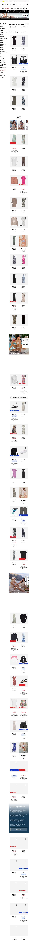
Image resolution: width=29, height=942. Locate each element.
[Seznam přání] (23, 4)
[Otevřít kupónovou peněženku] (13, 4)
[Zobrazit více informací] (14, 52)
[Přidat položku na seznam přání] (16, 37)
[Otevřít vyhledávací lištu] (26, 8)
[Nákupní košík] (27, 4)
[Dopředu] (23, 8)
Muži (6, 4)
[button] (14, 27)
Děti (10, 4)
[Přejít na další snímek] (27, 125)
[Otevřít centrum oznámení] (20, 4)
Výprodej (18, 32)
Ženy (3, 4)
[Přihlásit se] (17, 4)
